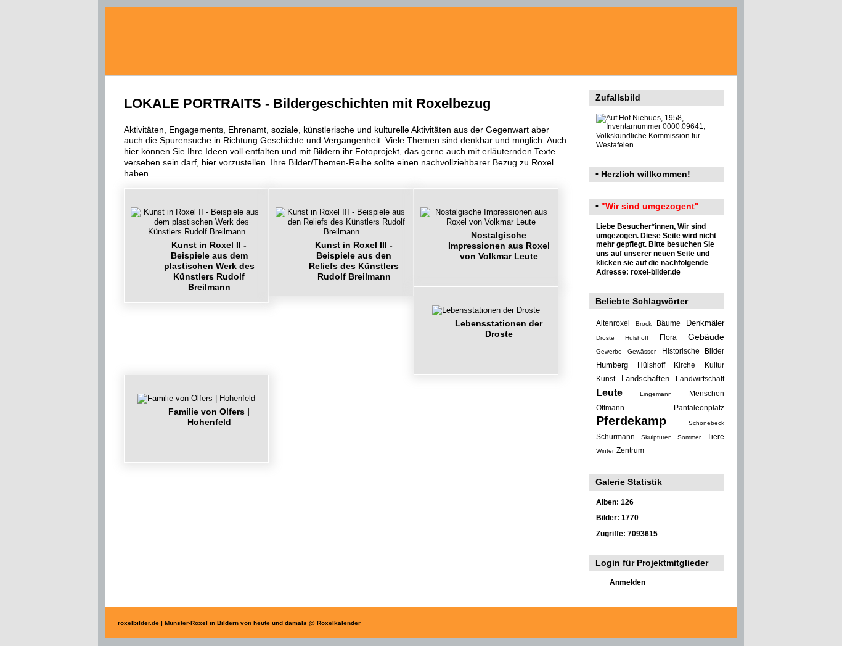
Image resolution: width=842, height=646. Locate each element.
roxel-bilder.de (656, 272)
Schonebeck (706, 423)
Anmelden (627, 582)
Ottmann (610, 408)
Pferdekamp (631, 421)
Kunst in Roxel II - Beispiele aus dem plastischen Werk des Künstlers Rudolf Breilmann (209, 266)
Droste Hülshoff (622, 337)
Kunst (605, 379)
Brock (644, 323)
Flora (668, 337)
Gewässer (641, 351)
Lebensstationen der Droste (498, 328)
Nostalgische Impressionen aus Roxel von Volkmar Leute (499, 245)
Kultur (714, 365)
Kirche (684, 365)
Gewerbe (609, 351)
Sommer (689, 437)
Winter (605, 450)
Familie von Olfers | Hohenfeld (209, 417)
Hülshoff (651, 365)
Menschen (706, 393)
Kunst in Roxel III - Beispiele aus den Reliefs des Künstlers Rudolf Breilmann (354, 261)
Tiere (715, 437)
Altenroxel (613, 323)
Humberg (612, 365)
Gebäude (706, 337)
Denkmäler (705, 323)
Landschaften (645, 378)
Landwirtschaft (700, 379)
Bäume (668, 323)
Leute (609, 392)
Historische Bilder (693, 351)
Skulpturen (656, 437)
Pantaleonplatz (699, 408)
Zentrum (630, 450)
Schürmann (615, 437)
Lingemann (656, 394)
